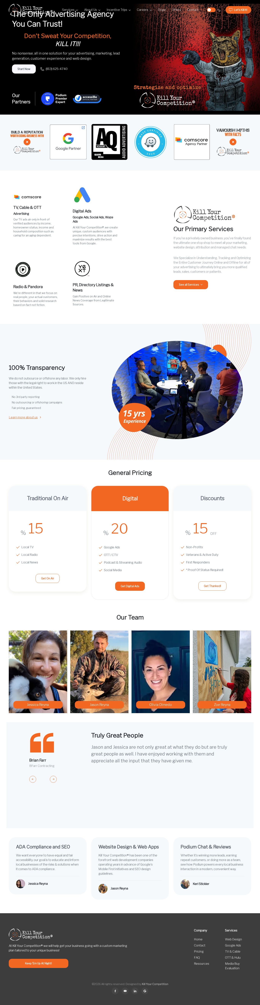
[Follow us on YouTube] (125, 991)
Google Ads (233, 945)
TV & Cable (232, 951)
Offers (176, 10)
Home (198, 939)
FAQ (197, 957)
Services (68, 10)
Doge (162, 10)
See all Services (189, 284)
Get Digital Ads (130, 586)
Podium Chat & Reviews (206, 847)
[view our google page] (144, 991)
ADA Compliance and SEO (43, 847)
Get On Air (47, 578)
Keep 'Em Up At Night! (38, 963)
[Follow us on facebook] (115, 991)
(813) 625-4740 (57, 69)
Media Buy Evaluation (232, 966)
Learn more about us (23, 417)
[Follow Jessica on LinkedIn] (135, 991)
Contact (193, 10)
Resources (201, 963)
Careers (142, 10)
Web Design (233, 939)
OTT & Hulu (233, 957)
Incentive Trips (117, 10)
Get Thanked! (212, 586)
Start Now (24, 68)
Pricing (199, 951)
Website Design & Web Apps (128, 847)
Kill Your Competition (155, 984)
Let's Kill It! (240, 9)
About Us (90, 10)
